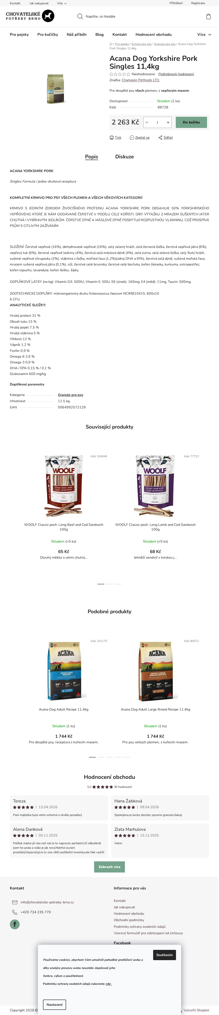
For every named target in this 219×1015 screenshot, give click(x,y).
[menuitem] (19, 34)
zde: (109, 984)
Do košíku (191, 122)
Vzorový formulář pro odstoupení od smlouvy (148, 933)
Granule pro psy (70, 395)
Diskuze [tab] (124, 156)
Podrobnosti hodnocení (176, 74)
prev (13, 516)
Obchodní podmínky (129, 920)
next (205, 516)
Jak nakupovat (39, 3)
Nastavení (54, 1004)
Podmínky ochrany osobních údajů (140, 926)
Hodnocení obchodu (109, 777)
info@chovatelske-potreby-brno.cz (47, 902)
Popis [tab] (91, 156)
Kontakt (15, 3)
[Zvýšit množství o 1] (168, 122)
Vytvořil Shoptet (196, 1010)
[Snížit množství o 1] (147, 122)
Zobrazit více (109, 867)
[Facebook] (15, 924)
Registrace (198, 3)
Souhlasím (164, 955)
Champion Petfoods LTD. (141, 80)
